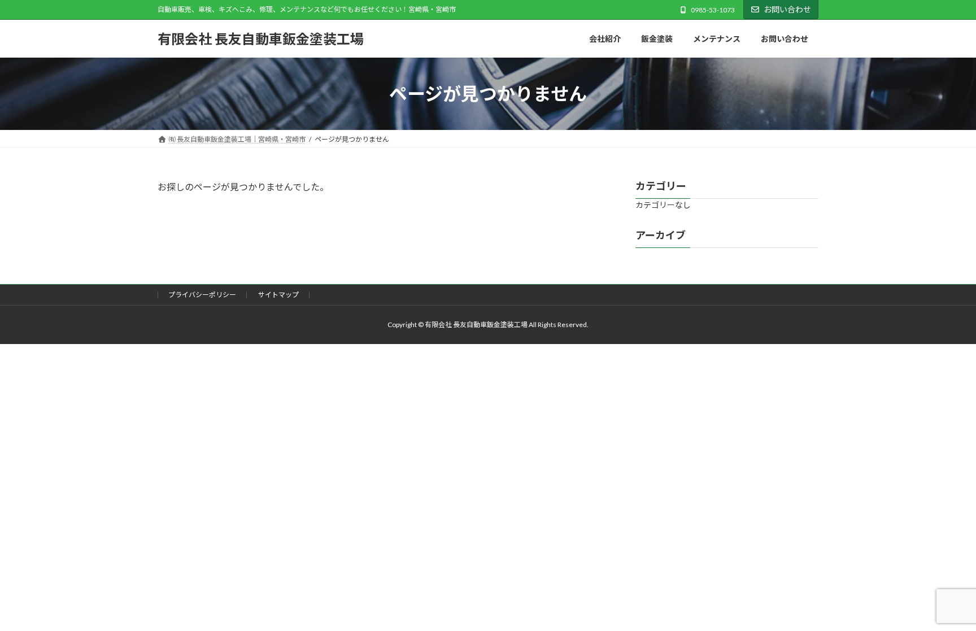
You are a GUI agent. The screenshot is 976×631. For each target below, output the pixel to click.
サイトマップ (278, 294)
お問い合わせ (787, 9)
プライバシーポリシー (202, 294)
